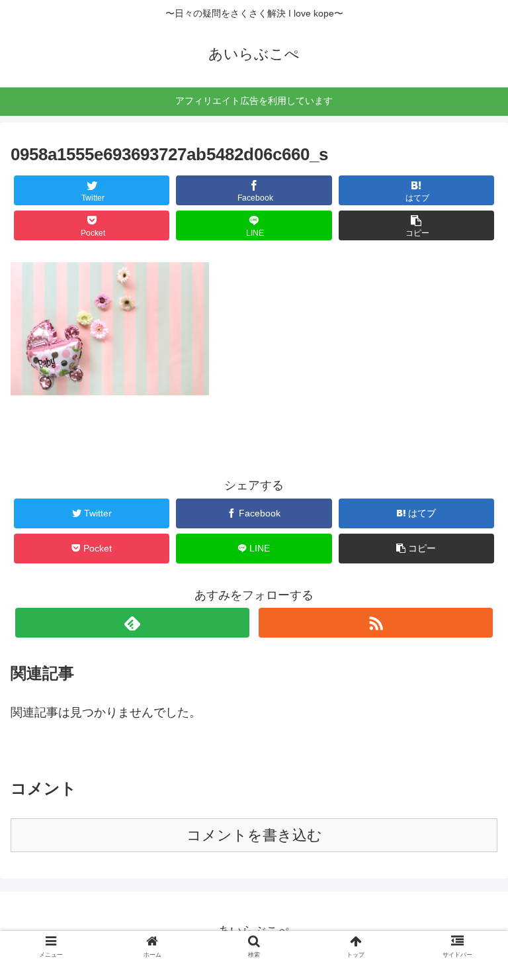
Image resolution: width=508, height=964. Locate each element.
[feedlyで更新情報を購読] (132, 623)
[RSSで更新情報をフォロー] (375, 623)
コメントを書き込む (254, 835)
